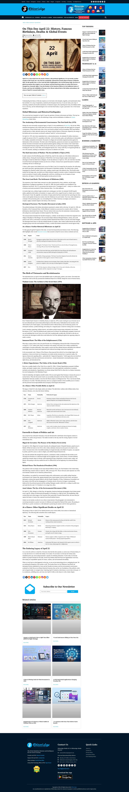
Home (24, 22)
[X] (26, 74)
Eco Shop (64, 1)
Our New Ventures (84, 17)
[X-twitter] (94, 1)
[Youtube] (104, 1)
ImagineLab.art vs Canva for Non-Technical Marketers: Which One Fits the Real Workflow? (89, 251)
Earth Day (67, 125)
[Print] (45, 74)
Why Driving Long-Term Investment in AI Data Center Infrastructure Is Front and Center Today (89, 156)
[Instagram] (100, 1)
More (76, 17)
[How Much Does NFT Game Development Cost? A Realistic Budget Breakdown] (102, 127)
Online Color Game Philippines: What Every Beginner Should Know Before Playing (90, 114)
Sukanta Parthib (40, 755)
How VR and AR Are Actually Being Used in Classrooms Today (89, 217)
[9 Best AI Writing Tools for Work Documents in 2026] (102, 46)
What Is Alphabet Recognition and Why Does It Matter (89, 204)
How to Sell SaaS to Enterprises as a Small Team (89, 236)
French (28, 1)
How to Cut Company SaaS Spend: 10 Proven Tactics (88, 163)
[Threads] (102, 1)
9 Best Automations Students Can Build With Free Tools (89, 258)
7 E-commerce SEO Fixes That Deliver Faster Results (65, 722)
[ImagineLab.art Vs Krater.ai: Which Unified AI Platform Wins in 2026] (102, 58)
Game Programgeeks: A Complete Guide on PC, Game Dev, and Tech (89, 107)
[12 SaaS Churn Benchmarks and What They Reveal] (102, 89)
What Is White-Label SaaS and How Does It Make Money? (89, 95)
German (39, 1)
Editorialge (74, 787)
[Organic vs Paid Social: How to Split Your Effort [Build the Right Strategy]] (102, 32)
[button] (105, 17)
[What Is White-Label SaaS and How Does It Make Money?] (102, 95)
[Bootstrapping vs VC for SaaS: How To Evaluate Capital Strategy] (102, 176)
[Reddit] (29, 74)
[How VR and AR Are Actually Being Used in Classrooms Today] (102, 216)
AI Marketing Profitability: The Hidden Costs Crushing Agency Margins (89, 148)
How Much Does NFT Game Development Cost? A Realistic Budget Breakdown (89, 127)
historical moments (42, 231)
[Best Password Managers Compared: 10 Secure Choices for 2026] (102, 242)
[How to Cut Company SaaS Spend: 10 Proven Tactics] (102, 163)
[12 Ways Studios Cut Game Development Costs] (102, 120)
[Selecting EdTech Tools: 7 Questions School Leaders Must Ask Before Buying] (102, 197)
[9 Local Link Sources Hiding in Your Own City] (102, 40)
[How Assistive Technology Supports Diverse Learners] (102, 210)
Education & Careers (46, 17)
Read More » (26, 642)
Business (37, 17)
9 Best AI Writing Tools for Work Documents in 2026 (37, 680)
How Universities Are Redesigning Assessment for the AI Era (90, 190)
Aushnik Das (41, 757)
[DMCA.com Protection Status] (37, 772)
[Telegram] (47, 74)
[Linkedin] (98, 1)
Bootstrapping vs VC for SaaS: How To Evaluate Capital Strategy (89, 177)
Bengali (52, 1)
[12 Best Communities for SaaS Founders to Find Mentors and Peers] (102, 169)
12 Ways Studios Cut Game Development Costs (88, 120)
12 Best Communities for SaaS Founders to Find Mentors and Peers (89, 170)
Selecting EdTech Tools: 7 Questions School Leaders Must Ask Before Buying (89, 197)
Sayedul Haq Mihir (39, 760)
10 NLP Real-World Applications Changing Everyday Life (65, 680)
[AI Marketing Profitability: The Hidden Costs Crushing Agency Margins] (102, 147)
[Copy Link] (39, 74)
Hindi (48, 1)
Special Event (37, 22)
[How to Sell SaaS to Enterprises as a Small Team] (102, 236)
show (44, 95)
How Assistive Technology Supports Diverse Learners (88, 210)
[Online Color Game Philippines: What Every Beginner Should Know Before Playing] (102, 113)
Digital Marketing (58, 17)
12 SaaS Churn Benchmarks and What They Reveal (90, 89)
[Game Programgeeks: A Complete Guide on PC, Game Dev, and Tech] (102, 106)
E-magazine (57, 1)
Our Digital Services (77, 1)
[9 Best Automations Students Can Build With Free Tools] (102, 259)
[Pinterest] (96, 1)
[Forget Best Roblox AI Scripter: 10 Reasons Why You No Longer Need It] (102, 134)
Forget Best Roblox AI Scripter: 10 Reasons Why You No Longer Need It (90, 135)
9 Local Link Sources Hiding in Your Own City (65, 637)
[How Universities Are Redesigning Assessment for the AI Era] (102, 189)
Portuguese (33, 1)
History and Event (30, 22)
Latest (33, 37)
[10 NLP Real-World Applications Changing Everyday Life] (102, 52)
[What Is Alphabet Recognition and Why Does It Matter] (102, 204)
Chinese (43, 1)
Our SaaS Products (69, 17)
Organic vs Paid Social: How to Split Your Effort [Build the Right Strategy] (36, 638)
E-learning (69, 1)
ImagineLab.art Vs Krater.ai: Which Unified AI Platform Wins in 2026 (36, 722)
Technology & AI (29, 17)
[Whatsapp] (37, 74)
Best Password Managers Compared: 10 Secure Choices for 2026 (89, 243)
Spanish (23, 1)
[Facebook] (91, 1)
